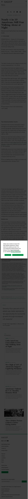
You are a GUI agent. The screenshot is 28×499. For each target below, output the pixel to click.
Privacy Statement (15, 251)
